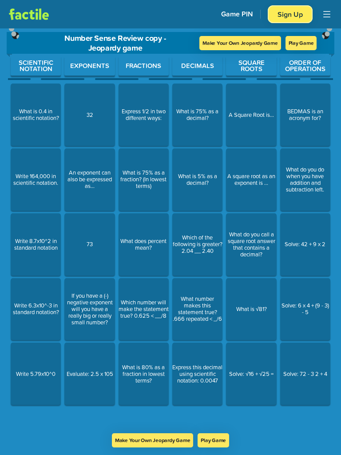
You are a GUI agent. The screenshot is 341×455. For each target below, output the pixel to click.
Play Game (301, 43)
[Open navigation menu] (327, 14)
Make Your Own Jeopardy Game (240, 43)
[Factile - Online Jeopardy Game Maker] (29, 14)
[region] (170, 230)
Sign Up (290, 14)
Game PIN (237, 14)
